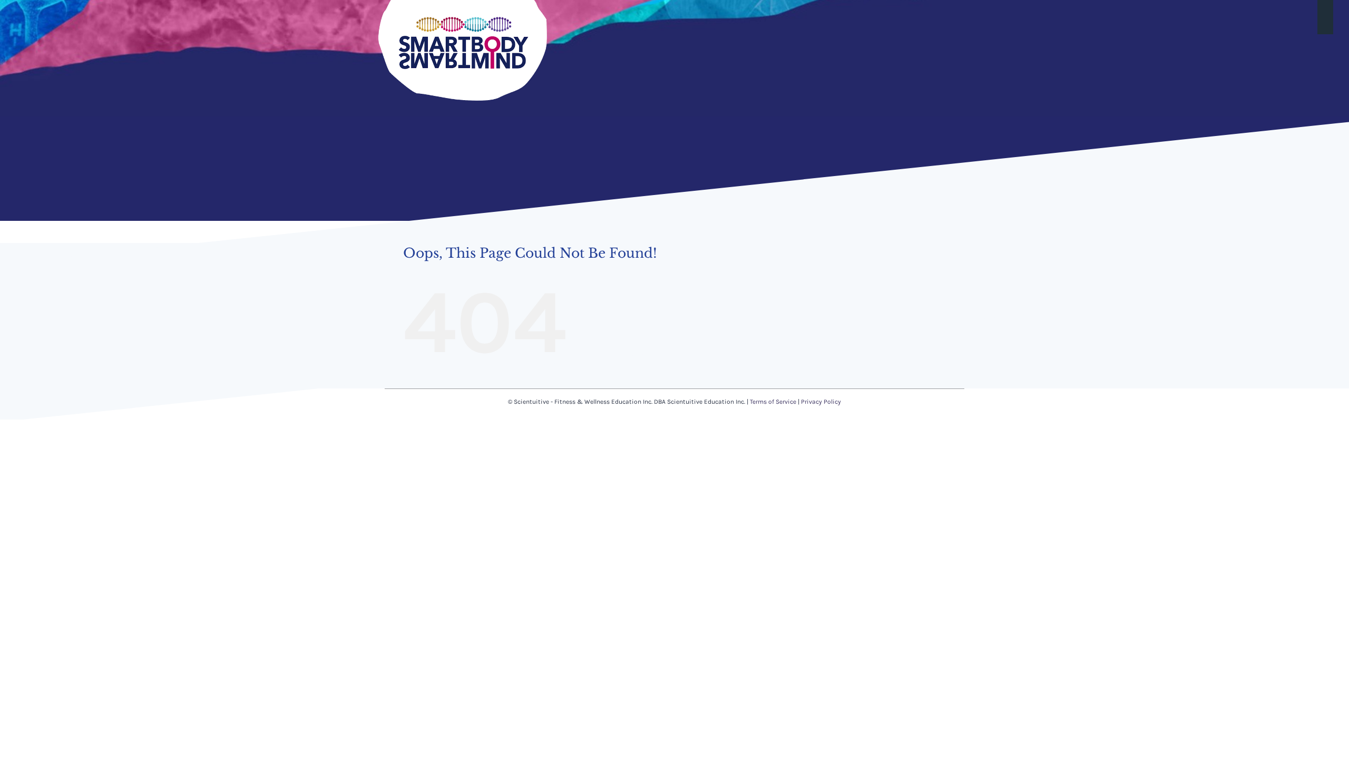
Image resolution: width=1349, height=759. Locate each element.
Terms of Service (773, 401)
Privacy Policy (821, 401)
